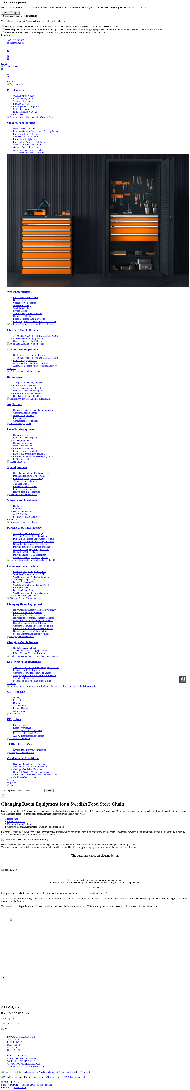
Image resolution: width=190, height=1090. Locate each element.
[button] (2, 69)
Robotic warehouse (22, 728)
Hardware (17, 506)
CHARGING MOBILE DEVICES (24, 1063)
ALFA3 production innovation (27, 730)
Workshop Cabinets (22, 308)
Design (16, 703)
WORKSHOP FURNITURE (21, 1061)
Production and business (24, 385)
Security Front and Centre (25, 516)
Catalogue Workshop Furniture (27, 769)
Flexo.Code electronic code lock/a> (29, 453)
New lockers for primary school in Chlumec (33, 618)
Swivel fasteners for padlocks (27, 437)
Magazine (11, 782)
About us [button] (11, 683)
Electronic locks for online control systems (33, 456)
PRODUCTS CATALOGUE (21, 1036)
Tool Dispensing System (24, 579)
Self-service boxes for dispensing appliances (33, 541)
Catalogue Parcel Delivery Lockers (29, 764)
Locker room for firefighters (24, 661)
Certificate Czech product (25, 777)
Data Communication (23, 511)
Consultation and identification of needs (31, 473)
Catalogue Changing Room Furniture (30, 766)
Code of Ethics (28, 1084)
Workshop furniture (19, 291)
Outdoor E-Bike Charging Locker (29, 355)
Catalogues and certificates (23, 758)
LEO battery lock (21, 459)
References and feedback (25, 486)
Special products (17, 467)
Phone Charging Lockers (25, 360)
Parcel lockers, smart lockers (24, 527)
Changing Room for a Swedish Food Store (33, 626)
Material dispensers (22, 109)
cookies (48, 1084)
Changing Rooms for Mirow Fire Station (32, 673)
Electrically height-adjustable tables (29, 571)
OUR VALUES (16, 691)
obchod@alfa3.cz (9, 1018)
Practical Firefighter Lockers (26, 670)
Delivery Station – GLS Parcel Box (29, 555)
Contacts (11, 785)
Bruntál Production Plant (24, 582)
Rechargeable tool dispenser (26, 106)
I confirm (5, 35)
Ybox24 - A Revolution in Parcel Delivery (33, 536)
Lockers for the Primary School (27, 612)
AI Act (40, 1084)
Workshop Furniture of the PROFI (29, 574)
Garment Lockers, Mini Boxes (27, 144)
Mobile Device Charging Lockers (29, 338)
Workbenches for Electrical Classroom (31, 593)
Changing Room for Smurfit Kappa (29, 623)
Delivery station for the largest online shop (33, 547)
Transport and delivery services (27, 382)
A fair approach (20, 711)
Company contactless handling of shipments (33, 410)
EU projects (14, 719)
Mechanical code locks (23, 445)
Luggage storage (21, 103)
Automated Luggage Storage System (30, 363)
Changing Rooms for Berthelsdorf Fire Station (34, 675)
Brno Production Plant (23, 590)
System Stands (20, 311)
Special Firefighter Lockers (25, 678)
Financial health (20, 708)
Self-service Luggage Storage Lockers (31, 549)
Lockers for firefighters (24, 139)
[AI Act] (182, 679)
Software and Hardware (22, 500)
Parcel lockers (15, 90)
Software (17, 508)
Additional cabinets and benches (28, 150)
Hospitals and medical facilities (27, 396)
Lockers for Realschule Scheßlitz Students (33, 628)
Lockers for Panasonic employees (29, 615)
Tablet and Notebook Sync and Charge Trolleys (35, 335)
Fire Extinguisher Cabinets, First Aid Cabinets (34, 321)
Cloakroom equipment (21, 122)
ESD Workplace (20, 587)
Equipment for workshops (23, 565)
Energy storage (20, 725)
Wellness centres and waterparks (28, 390)
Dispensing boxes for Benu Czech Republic (33, 539)
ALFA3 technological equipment (28, 736)
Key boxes (18, 114)
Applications (14, 404)
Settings (6, 13)
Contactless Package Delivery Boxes (30, 557)
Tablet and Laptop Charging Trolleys (30, 650)
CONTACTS (13, 1050)
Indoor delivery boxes (23, 98)
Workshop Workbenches (24, 303)
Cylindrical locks (21, 435)
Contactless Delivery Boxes (26, 552)
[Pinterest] (8, 56)
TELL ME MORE (95, 887)
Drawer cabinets (20, 300)
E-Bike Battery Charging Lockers (29, 653)
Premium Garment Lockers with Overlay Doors (35, 131)
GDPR (14, 1084)
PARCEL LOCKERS (17, 1055)
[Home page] (9, 66)
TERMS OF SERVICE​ (21, 744)
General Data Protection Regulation (29, 750)
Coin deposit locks (21, 440)
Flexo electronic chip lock (25, 451)
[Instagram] (8, 58)
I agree (15, 13)
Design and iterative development (28, 476)
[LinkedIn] (8, 50)
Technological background (25, 481)
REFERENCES (14, 1042)
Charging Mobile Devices (22, 329)
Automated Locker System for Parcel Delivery (35, 366)
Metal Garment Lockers (24, 128)
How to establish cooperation (26, 492)
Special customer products (23, 349)
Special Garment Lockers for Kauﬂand (31, 634)
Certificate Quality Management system (31, 772)
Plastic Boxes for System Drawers (29, 319)
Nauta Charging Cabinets (25, 648)
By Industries (15, 376)
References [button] (12, 519)
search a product (9, 790)
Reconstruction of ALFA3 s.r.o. (28, 733)
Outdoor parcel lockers (23, 95)
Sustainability (19, 705)
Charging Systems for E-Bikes (27, 341)
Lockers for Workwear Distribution (29, 142)
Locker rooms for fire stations (27, 393)
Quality (16, 697)
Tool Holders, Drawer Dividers (27, 313)
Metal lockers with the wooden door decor (33, 620)
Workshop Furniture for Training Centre (31, 585)
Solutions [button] (11, 368)
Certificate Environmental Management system (35, 774)
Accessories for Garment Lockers (28, 152)
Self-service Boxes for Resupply (28, 533)
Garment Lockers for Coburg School (30, 631)
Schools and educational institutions (29, 388)
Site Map (5, 1084)
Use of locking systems (20, 429)
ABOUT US (13, 1047)
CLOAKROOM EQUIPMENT (22, 1058)
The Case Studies (21, 484)
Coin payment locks (22, 443)
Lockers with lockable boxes (26, 134)
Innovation (18, 700)
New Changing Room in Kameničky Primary (34, 610)
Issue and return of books (25, 111)
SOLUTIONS (14, 1039)
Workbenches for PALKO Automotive (31, 577)
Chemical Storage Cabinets (25, 595)
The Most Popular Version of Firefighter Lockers (36, 667)
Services (11, 780)
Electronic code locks (23, 448)
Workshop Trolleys (22, 305)
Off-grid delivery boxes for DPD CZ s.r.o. (33, 544)
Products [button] (11, 81)
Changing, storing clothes (25, 413)
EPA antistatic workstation (25, 297)
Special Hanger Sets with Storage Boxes (32, 681)
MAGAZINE (13, 1044)
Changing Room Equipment (24, 604)
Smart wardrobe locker (23, 101)
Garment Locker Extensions (26, 147)
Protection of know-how (24, 489)
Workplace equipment (23, 415)
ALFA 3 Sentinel (21, 514)
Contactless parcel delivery (25, 421)
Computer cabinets (22, 316)
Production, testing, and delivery (28, 478)
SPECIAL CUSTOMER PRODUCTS (25, 1066)
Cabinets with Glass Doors (25, 136)
